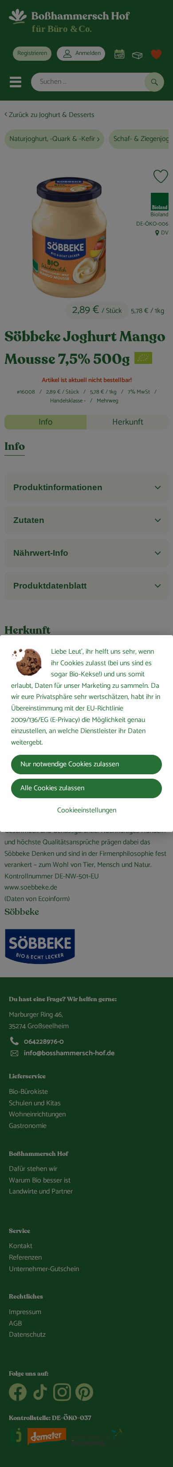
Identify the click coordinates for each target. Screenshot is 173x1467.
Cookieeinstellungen (86, 810)
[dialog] (86, 733)
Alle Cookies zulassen (52, 788)
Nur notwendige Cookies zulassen (69, 764)
